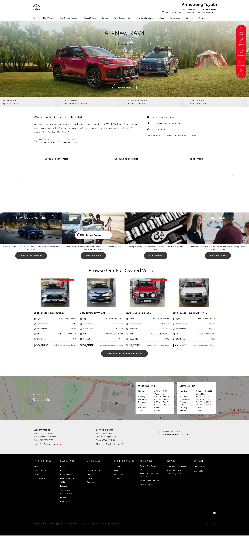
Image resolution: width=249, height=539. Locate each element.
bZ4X (62, 470)
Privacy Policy (93, 523)
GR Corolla (118, 474)
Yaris (36, 466)
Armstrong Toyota (199, 4)
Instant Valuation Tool (149, 480)
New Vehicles (48, 18)
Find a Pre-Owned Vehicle (166, 123)
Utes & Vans (93, 461)
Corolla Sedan (40, 478)
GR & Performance (124, 461)
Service (105, 18)
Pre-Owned (146, 461)
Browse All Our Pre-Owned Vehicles (124, 353)
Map (36, 443)
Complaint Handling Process (109, 523)
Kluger (63, 497)
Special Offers (90, 18)
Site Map (83, 523)
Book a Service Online (176, 466)
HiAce (89, 478)
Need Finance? (153, 135)
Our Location (155, 255)
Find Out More (93, 255)
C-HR (62, 482)
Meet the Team (218, 255)
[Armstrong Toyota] (36, 7)
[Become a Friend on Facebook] (214, 513)
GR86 (116, 470)
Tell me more (124, 87)
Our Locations (171, 12)
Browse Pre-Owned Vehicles (148, 467)
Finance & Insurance (145, 18)
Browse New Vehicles (163, 117)
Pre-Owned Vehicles (69, 18)
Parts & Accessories (122, 18)
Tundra (90, 474)
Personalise (175, 18)
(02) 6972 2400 (189, 11)
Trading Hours (50, 443)
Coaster (90, 482)
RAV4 (62, 466)
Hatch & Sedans (42, 461)
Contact (202, 18)
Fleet (161, 18)
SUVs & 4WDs (67, 461)
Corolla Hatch (40, 470)
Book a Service (159, 129)
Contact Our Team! (58, 132)
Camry (36, 474)
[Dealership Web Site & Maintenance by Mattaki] (211, 523)
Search (213, 18)
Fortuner (64, 486)
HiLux (89, 466)
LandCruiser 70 (93, 470)
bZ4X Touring (66, 474)
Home (34, 17)
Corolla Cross (66, 493)
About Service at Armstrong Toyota (174, 472)
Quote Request (147, 484)
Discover (189, 18)
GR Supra (118, 478)
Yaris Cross (65, 489)
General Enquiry (201, 470)
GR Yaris (117, 466)
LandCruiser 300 (67, 501)
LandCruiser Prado (68, 478)
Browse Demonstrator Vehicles (149, 474)
